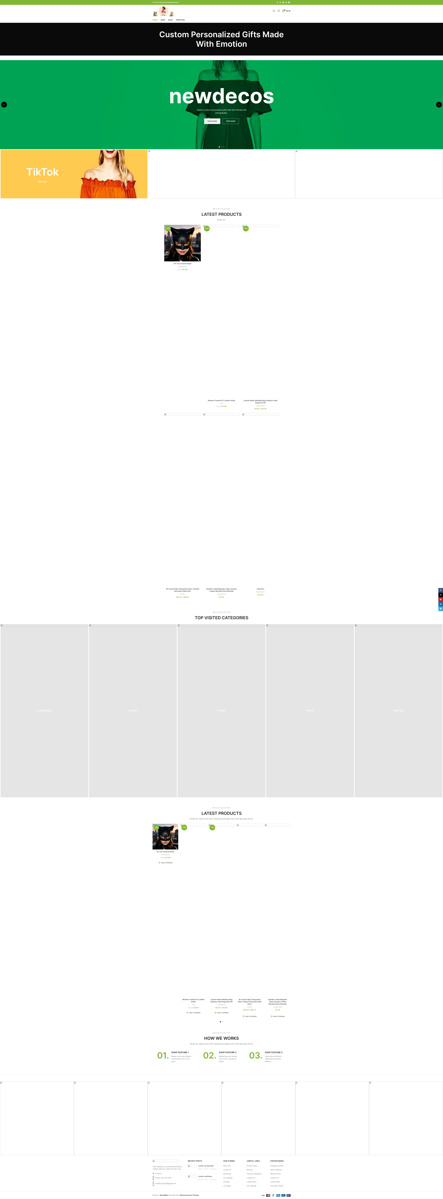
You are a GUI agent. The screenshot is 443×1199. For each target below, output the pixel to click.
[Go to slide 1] (219, 146)
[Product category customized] (44, 710)
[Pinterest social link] (283, 2)
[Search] (274, 11)
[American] (260, 500)
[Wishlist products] (278, 11)
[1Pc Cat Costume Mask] (182, 243)
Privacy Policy (252, 1166)
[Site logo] (164, 11)
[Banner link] (74, 174)
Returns (250, 1170)
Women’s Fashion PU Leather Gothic (221, 400)
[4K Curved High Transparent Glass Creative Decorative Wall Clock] (182, 500)
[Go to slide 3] (223, 146)
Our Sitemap (251, 1186)
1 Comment (213, 1169)
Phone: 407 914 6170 (163, 1178)
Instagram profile (276, 1166)
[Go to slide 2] (221, 146)
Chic (221, 403)
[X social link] (280, 2)
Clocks (182, 594)
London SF (227, 1170)
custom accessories (206, 1166)
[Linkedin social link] (286, 2)
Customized (260, 406)
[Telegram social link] (289, 2)
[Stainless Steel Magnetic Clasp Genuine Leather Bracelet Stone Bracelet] (221, 500)
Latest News (251, 1182)
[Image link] (165, 1161)
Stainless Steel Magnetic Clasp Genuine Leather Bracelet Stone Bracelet (277, 1001)
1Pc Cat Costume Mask (182, 264)
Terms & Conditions (254, 1174)
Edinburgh (227, 1174)
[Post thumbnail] (192, 1168)
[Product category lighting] (398, 710)
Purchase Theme (276, 1186)
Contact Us (251, 1178)
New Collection (276, 1170)
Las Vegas (227, 1186)
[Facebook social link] (277, 2)
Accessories (182, 267)
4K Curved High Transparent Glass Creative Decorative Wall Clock (249, 1001)
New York (227, 1166)
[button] (4, 105)
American (260, 589)
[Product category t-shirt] (221, 710)
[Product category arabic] (133, 710)
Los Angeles (227, 1178)
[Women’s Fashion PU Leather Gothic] (221, 311)
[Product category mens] (310, 710)
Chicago (226, 1182)
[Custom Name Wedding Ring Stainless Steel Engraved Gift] (260, 311)
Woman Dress (275, 1174)
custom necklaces (205, 1176)
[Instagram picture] (37, 1118)
